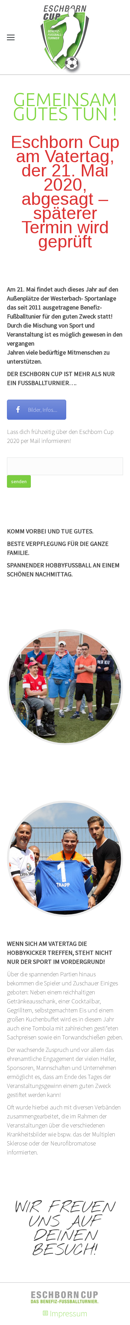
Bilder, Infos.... (42, 409)
